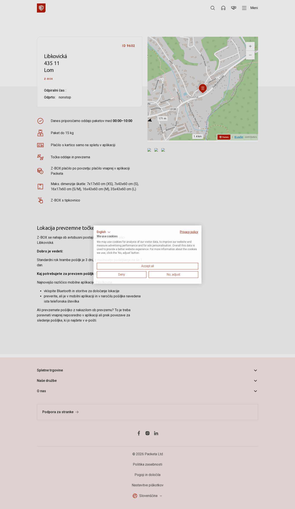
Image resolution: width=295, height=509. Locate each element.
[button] (104, 232)
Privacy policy (189, 231)
